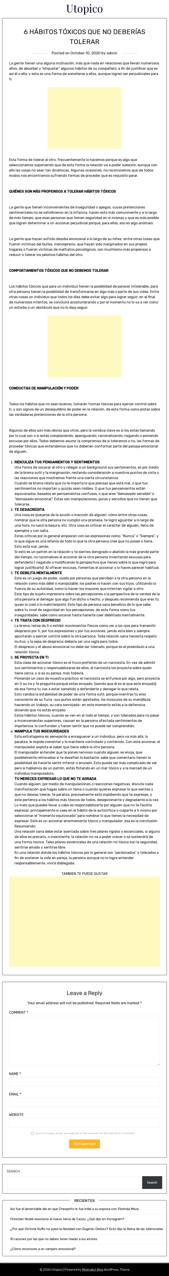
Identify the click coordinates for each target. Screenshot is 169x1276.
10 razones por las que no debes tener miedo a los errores (53, 1239)
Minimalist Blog (92, 1270)
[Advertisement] (84, 118)
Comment (18, 1012)
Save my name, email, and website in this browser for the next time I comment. (85, 1133)
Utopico (84, 8)
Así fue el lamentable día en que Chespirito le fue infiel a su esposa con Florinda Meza (74, 1209)
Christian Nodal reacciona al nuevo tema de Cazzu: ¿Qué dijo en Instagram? (67, 1219)
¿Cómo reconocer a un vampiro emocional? (43, 1249)
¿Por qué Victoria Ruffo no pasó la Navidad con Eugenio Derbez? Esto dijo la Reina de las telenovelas (86, 1229)
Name (15, 1074)
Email (15, 1094)
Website (16, 1115)
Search (13, 1171)
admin (112, 53)
